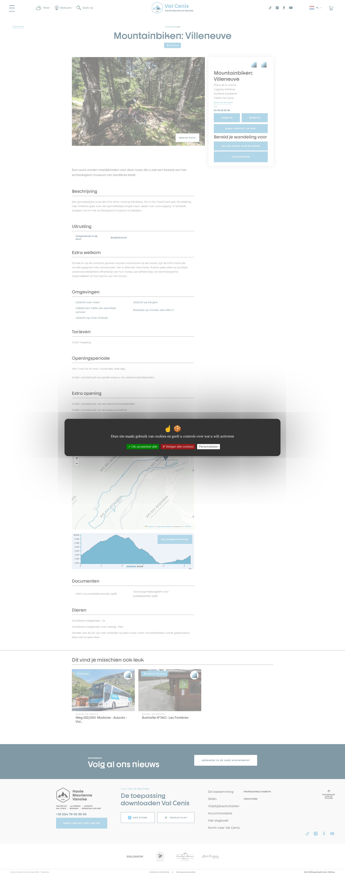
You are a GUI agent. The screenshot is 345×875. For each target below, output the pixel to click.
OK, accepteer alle (144, 446)
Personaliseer (208, 446)
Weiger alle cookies (179, 446)
